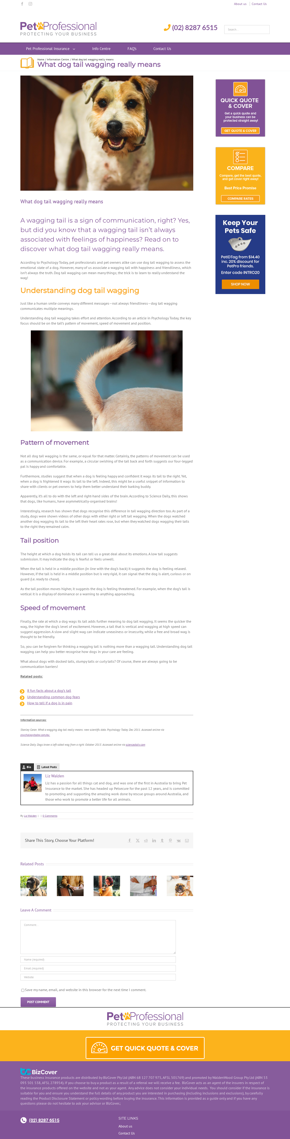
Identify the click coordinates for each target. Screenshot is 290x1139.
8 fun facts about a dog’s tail (49, 690)
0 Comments (50, 815)
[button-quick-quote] (145, 1039)
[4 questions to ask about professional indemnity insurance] (180, 878)
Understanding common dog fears (53, 697)
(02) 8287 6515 (44, 1120)
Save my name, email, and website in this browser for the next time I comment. (85, 989)
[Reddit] (146, 840)
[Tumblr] (162, 840)
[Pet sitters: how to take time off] (107, 878)
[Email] (187, 840)
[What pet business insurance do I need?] (70, 878)
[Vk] (179, 840)
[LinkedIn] (154, 840)
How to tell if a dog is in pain (49, 703)
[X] (138, 840)
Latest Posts (49, 767)
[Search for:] (247, 28)
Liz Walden (54, 775)
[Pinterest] (170, 840)
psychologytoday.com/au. (35, 735)
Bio (29, 767)
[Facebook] (22, 4)
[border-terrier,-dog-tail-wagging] (106, 133)
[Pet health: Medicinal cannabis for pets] (33, 878)
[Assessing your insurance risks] (143, 878)
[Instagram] (30, 4)
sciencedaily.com (135, 745)
